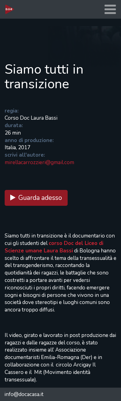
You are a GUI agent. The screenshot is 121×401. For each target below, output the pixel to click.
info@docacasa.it (23, 394)
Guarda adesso (40, 197)
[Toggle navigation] (110, 9)
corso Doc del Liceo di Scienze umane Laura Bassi (54, 247)
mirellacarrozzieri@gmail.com (39, 162)
